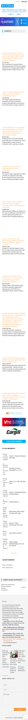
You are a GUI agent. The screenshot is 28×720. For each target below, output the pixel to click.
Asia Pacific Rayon (15, 533)
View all (23, 587)
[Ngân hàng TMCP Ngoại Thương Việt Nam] (5, 512)
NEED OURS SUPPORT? (13, 580)
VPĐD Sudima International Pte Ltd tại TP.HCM (16, 543)
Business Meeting (6, 586)
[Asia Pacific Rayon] (5, 533)
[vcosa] (13, 601)
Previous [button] (2, 22)
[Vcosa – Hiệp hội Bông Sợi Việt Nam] (9, 6)
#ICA (18, 14)
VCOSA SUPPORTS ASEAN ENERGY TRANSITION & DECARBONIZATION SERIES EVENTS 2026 (14, 360)
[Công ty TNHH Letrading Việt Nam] (5, 457)
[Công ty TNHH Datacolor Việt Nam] (5, 524)
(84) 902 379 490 (7, 640)
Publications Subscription (8, 584)
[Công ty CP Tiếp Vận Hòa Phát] (5, 482)
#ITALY (11, 14)
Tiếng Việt (24, 1)
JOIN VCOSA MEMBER (14, 441)
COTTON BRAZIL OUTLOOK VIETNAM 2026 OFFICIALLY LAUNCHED (11, 168)
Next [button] (24, 22)
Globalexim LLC (14, 502)
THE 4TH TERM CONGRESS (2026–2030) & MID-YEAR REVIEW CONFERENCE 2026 (13, 94)
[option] (14, 21)
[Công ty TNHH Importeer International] (5, 493)
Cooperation (4, 590)
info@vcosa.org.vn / (7, 639)
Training (3, 588)
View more (14, 552)
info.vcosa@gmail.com (19, 639)
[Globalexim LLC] (5, 502)
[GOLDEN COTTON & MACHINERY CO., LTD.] (5, 469)
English (18, 1)
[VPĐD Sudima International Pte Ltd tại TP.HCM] (5, 544)
